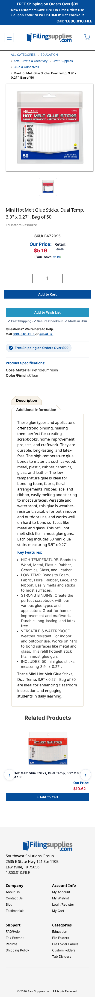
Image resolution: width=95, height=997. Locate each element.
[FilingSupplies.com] (49, 37)
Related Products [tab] (47, 717)
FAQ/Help (13, 931)
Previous (9, 774)
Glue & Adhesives (26, 67)
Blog (9, 904)
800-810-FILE (24, 334)
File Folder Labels (65, 944)
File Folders (60, 938)
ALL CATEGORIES (23, 54)
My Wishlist (60, 898)
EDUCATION (49, 54)
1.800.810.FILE (18, 872)
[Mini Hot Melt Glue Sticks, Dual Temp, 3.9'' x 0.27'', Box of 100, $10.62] (47, 748)
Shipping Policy (17, 950)
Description (26, 400)
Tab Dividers (61, 956)
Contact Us (14, 898)
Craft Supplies (63, 61)
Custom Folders (63, 950)
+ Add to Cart (47, 797)
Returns (11, 944)
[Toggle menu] (9, 37)
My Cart (58, 911)
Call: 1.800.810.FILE (74, 21)
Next (85, 774)
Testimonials (15, 911)
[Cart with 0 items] (87, 37)
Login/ (57, 904)
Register (68, 904)
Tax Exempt (15, 938)
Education (59, 931)
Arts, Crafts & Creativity (31, 61)
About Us (13, 892)
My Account (61, 892)
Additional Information (36, 409)
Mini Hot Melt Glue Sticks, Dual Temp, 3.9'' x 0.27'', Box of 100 (46, 775)
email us (46, 334)
